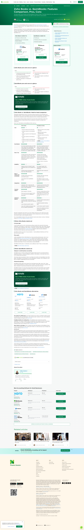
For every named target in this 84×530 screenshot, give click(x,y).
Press (37, 473)
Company (37, 462)
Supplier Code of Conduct (66, 463)
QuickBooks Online (28, 218)
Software (23, 5)
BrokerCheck (53, 505)
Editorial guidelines (39, 469)
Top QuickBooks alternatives (23, 288)
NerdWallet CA (48, 525)
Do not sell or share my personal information (67, 470)
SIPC (49, 503)
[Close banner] (71, 449)
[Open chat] (81, 527)
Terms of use (64, 462)
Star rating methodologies (40, 470)
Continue (19, 526)
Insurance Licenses (45, 491)
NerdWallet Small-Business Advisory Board (40, 351)
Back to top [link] (17, 364)
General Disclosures (40, 505)
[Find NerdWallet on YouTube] (64, 483)
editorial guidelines (41, 347)
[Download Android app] (20, 484)
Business (18, 5)
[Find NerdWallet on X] (62, 483)
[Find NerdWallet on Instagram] (66, 483)
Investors (37, 476)
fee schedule (45, 505)
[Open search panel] (71, 2)
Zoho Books (20, 218)
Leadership (38, 463)
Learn (28, 5)
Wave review (25, 327)
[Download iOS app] (13, 484)
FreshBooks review (32, 323)
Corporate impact (39, 466)
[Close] (22, 522)
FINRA (47, 503)
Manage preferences (11, 526)
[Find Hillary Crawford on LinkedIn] (22, 372)
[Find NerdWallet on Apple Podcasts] (68, 483)
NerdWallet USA (40, 525)
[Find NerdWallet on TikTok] (70, 483)
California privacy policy (66, 466)
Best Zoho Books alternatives (23, 245)
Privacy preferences (65, 467)
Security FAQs (51, 463)
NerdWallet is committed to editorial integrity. (61, 26)
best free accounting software (25, 238)
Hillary (23, 370)
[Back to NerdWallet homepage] (14, 5)
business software (28, 228)
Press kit (37, 474)
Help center (51, 462)
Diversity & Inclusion (39, 467)
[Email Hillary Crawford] (20, 372)
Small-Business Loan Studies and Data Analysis (23, 351)
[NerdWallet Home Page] (5, 2)
